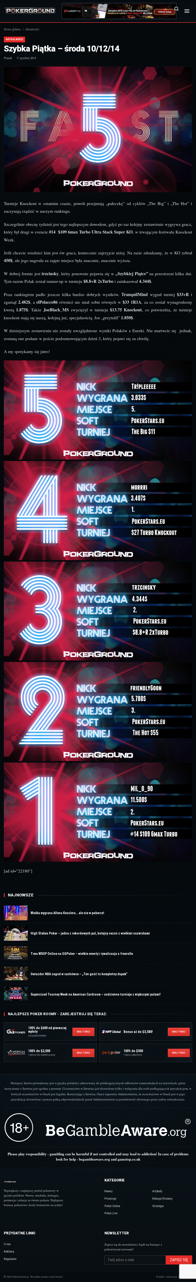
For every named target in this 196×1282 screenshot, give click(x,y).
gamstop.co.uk (129, 1159)
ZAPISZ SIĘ (179, 1260)
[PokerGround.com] (30, 11)
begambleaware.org (94, 1159)
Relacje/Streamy (162, 1198)
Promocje (110, 1198)
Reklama (9, 1251)
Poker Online (112, 1206)
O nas (7, 1244)
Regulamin (10, 1259)
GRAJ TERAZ (83, 1031)
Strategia (158, 1206)
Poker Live (110, 1213)
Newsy (108, 1191)
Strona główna (12, 29)
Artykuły (157, 1191)
